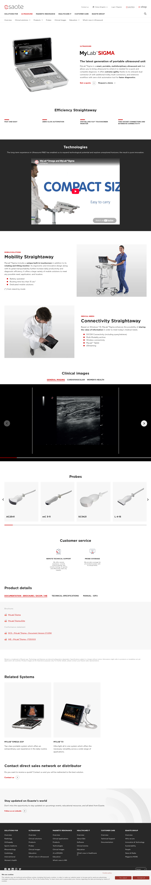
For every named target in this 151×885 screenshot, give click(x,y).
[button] (144, 423)
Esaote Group (98, 14)
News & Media (130, 853)
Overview (8, 20)
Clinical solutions (35, 839)
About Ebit (81, 839)
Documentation (107, 842)
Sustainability (130, 846)
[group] (21, 502)
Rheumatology (10, 849)
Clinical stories (82, 846)
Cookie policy (107, 873)
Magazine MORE (131, 857)
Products (32, 842)
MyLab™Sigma (14, 615)
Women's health (10, 860)
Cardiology (8, 853)
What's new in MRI (60, 860)
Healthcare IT (64, 14)
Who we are (130, 839)
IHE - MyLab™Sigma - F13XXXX (22, 639)
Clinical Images (60, 20)
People (127, 849)
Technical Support (108, 839)
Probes (48, 20)
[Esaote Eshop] (143, 7)
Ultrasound (27, 14)
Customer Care (82, 14)
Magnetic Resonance (45, 14)
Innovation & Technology (134, 842)
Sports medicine (10, 846)
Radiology (8, 839)
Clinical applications (60, 839)
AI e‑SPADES (58, 853)
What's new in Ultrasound (93, 20)
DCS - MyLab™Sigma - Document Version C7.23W (30, 633)
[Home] (13, 7)
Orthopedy (8, 842)
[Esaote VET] (130, 7)
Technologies (58, 846)
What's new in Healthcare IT (87, 854)
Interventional (9, 857)
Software (80, 842)
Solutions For (11, 14)
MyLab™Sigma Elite (16, 621)
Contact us (85, 7)
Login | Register (116, 7)
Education (32, 853)
